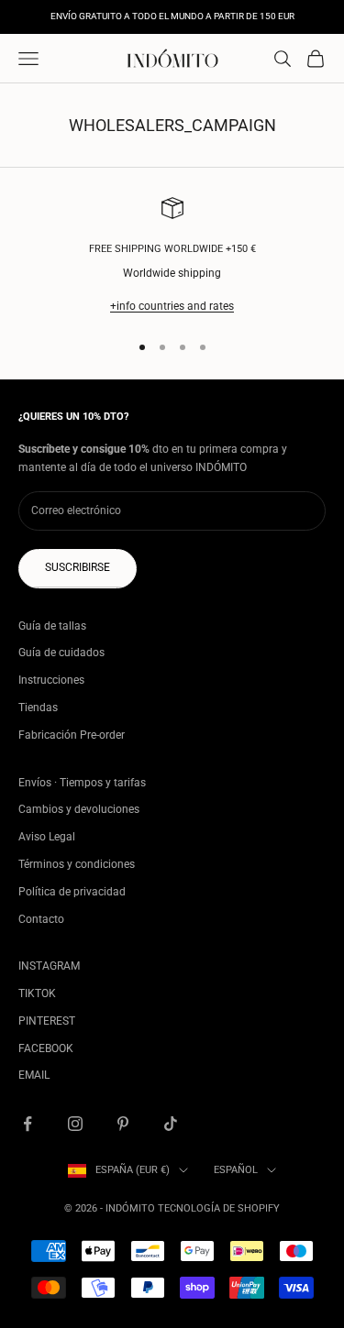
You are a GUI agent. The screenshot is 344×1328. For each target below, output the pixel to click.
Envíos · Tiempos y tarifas (82, 782)
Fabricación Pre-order (71, 735)
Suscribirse (77, 567)
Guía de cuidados (61, 652)
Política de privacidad (72, 891)
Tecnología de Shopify (219, 1208)
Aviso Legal (46, 836)
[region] (172, 256)
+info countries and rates (172, 306)
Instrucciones (51, 680)
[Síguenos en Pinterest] (123, 1123)
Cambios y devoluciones (78, 809)
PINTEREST (46, 1021)
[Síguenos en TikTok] (170, 1123)
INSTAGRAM (49, 966)
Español (236, 1170)
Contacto (41, 919)
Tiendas (38, 707)
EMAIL (34, 1075)
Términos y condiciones (76, 864)
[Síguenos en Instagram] (75, 1123)
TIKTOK (37, 993)
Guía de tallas (52, 626)
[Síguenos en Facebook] (27, 1123)
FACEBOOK (45, 1048)
